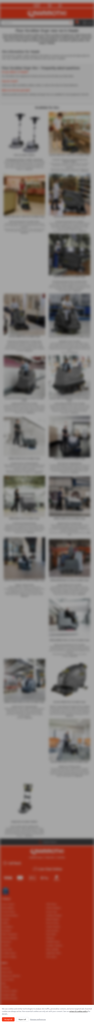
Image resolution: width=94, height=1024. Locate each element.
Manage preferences (38, 1019)
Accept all (8, 1019)
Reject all (22, 1019)
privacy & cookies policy (78, 1011)
